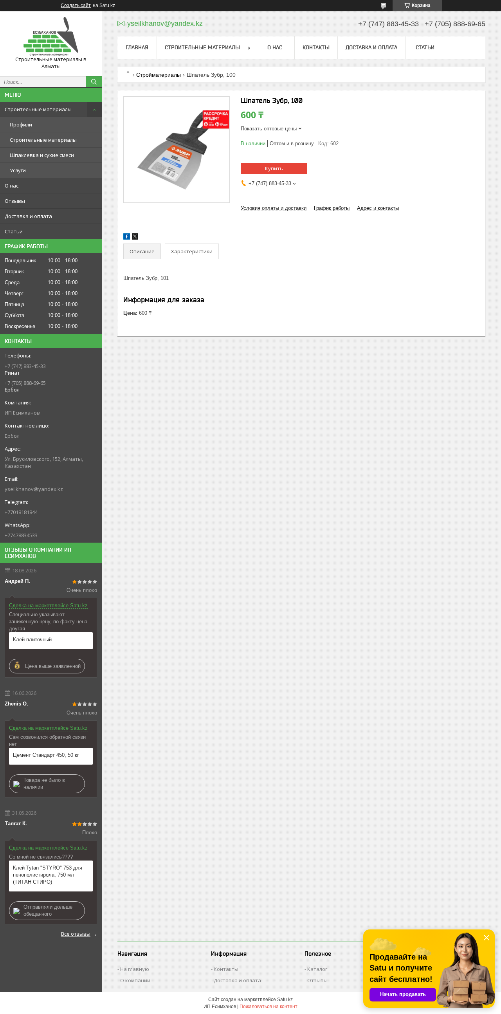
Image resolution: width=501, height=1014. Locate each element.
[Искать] (94, 82)
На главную (134, 969)
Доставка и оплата (28, 216)
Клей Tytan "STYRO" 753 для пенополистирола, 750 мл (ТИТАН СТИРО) (47, 875)
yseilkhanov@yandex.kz (34, 489)
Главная (137, 47)
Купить (274, 168)
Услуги (18, 170)
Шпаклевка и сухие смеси (42, 155)
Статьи (14, 231)
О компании (135, 980)
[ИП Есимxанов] (51, 36)
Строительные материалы (38, 109)
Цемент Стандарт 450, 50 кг (46, 755)
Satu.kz (285, 999)
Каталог (317, 969)
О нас (11, 185)
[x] (135, 238)
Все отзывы (75, 933)
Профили (21, 124)
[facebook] (126, 238)
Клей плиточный (32, 639)
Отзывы (15, 200)
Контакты (316, 47)
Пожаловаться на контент (268, 1006)
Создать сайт (76, 5)
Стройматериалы (158, 75)
